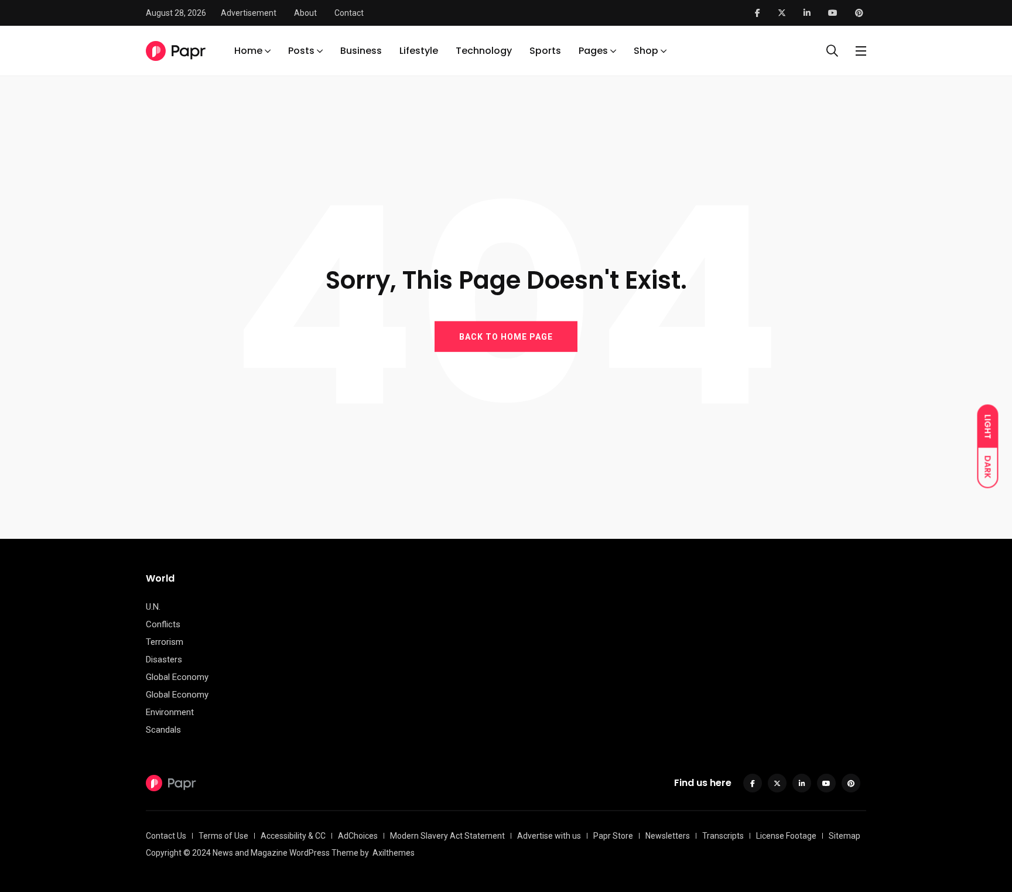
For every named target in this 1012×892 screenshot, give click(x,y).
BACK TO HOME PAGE (506, 336)
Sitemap (844, 835)
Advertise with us (549, 835)
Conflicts (163, 624)
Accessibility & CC (293, 835)
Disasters (164, 659)
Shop (646, 50)
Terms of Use (223, 835)
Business (361, 50)
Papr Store (613, 835)
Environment (170, 712)
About (305, 13)
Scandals (163, 729)
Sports (545, 50)
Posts (301, 50)
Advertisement (248, 13)
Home (248, 50)
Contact (349, 13)
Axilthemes (393, 852)
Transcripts (723, 835)
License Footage (786, 835)
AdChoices (358, 835)
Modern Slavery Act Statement (447, 835)
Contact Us (166, 835)
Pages (593, 50)
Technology (484, 50)
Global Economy (177, 677)
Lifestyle (418, 50)
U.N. (153, 606)
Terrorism (164, 642)
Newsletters (667, 835)
